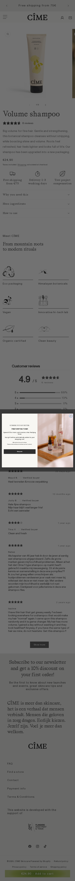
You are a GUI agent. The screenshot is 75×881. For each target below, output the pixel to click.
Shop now (19, 452)
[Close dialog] (70, 416)
